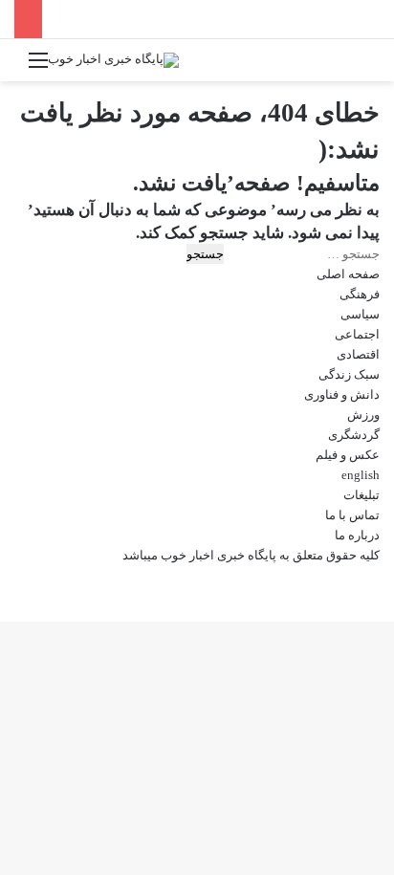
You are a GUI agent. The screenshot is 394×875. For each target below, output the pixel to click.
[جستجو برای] (355, 67)
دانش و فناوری (342, 394)
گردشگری (354, 434)
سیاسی (360, 314)
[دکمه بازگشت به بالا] (389, 575)
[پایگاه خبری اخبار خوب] (113, 60)
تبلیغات (361, 495)
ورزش (363, 414)
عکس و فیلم (348, 455)
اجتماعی (357, 334)
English (360, 475)
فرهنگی (359, 294)
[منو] (38, 67)
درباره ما (357, 535)
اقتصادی (358, 354)
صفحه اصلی (348, 274)
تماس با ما (352, 515)
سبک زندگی (349, 374)
